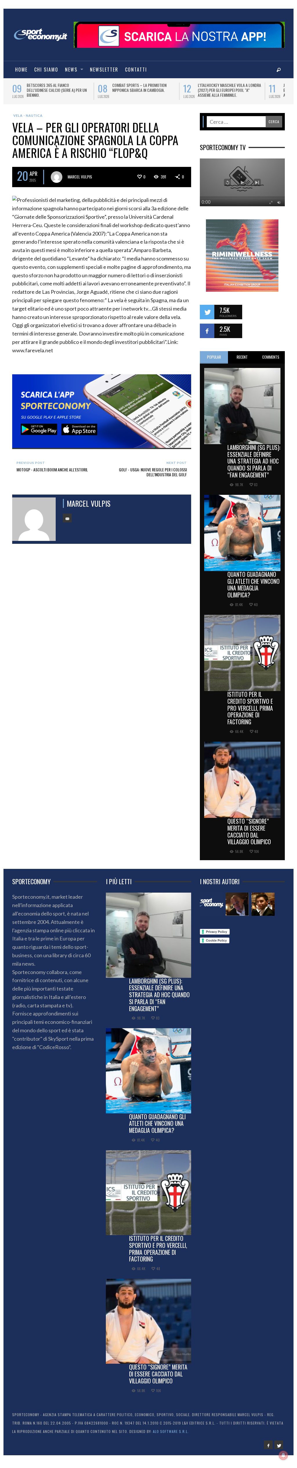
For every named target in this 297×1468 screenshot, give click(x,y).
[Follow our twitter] (207, 312)
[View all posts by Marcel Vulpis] (56, 177)
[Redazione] (211, 904)
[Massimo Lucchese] (237, 904)
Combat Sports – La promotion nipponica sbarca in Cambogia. (109, 87)
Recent (242, 357)
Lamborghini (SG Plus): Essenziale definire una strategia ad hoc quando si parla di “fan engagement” (253, 461)
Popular (214, 357)
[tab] (214, 357)
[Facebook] (268, 1444)
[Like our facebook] (207, 331)
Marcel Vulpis (80, 177)
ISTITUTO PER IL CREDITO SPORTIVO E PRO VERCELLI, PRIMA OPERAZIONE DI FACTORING (250, 708)
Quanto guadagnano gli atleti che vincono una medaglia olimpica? (253, 584)
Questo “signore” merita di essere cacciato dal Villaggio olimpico (249, 831)
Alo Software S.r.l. (171, 1431)
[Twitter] (278, 1444)
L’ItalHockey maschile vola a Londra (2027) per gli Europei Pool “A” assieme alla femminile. (199, 90)
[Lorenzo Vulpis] (263, 904)
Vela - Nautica (28, 115)
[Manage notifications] (283, 1455)
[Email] (67, 518)
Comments (270, 357)
